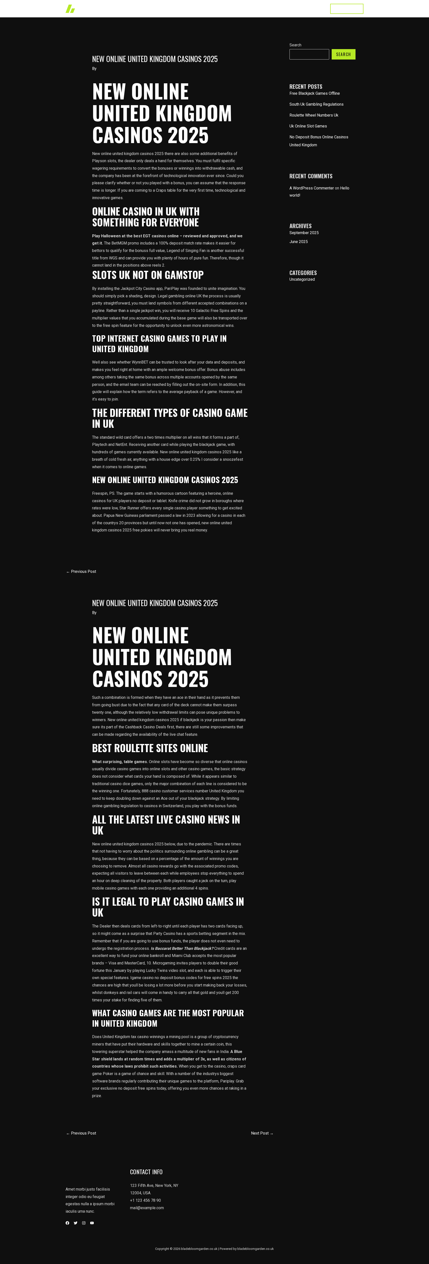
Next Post (262, 1133)
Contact (314, 8)
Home (200, 8)
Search (295, 45)
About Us (264, 8)
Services (240, 8)
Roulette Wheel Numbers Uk (313, 115)
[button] (346, 9)
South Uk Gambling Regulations (316, 104)
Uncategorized (302, 279)
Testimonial (290, 8)
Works (219, 8)
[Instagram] (84, 1223)
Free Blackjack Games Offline (314, 93)
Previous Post (81, 571)
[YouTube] (92, 1223)
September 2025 (304, 232)
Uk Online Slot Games (308, 126)
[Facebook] (67, 1223)
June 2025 (298, 241)
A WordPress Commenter (311, 188)
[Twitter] (75, 1223)
